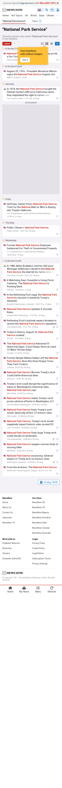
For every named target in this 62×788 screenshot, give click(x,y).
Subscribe (7, 517)
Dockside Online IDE (11, 558)
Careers (6, 553)
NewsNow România (41, 517)
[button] (14, 43)
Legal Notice (38, 553)
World (33, 15)
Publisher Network (11, 543)
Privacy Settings (40, 563)
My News (24, 591)
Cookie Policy (38, 548)
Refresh (52, 591)
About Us (6, 507)
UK (26, 15)
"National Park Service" (14, 21)
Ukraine (50, 15)
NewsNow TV (8, 522)
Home (5, 15)
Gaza (41, 15)
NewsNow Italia (39, 522)
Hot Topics (17, 15)
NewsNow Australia (41, 533)
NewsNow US (38, 507)
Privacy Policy (38, 543)
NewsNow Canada (41, 528)
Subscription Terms (41, 558)
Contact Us (7, 512)
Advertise (7, 548)
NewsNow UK (38, 502)
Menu (38, 591)
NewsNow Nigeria (40, 512)
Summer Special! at (29, 3)
